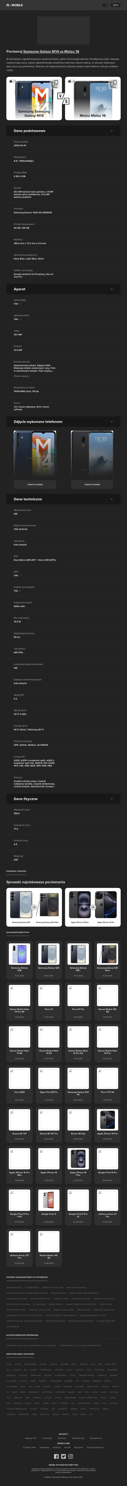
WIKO (34, 1414)
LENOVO (115, 1386)
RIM (8, 1403)
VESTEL (105, 1408)
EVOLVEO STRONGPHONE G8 (81, 1321)
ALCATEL (43, 1364)
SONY (54, 1403)
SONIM (45, 1403)
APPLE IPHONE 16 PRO (55, 1321)
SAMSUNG (17, 1403)
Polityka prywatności (95, 1447)
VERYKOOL (94, 1408)
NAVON (71, 1392)
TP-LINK (33, 1408)
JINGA (23, 1386)
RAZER (113, 1397)
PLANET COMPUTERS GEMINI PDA (83, 1293)
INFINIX (107, 1381)
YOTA (74, 1414)
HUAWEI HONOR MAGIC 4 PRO (93, 1315)
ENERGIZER (112, 1369)
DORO (89, 1369)
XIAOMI (55, 1414)
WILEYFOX (44, 1414)
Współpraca (44, 1447)
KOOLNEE (79, 1386)
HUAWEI (85, 1381)
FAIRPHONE (36, 1375)
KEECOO (47, 1386)
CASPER (33, 1369)
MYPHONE (60, 1392)
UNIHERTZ (62, 1408)
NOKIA (95, 1392)
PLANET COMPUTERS (88, 1397)
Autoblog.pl (47, 1438)
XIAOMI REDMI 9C (14, 1287)
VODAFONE (24, 1414)
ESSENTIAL (11, 1375)
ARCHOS (83, 1364)
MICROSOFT (34, 1392)
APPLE (74, 1364)
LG (8, 1392)
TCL (72, 1403)
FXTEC (73, 1375)
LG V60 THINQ (39, 1304)
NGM (80, 1392)
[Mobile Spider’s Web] (16, 5)
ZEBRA (83, 1414)
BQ (25, 1369)
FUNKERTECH (61, 1375)
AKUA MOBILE (30, 1364)
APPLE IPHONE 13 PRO (81, 1298)
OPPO (27, 1397)
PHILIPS (58, 1397)
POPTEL (103, 1397)
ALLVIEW (64, 1364)
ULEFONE (44, 1408)
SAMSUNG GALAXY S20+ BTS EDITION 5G (25, 1315)
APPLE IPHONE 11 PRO (16, 1309)
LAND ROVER (92, 1386)
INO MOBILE (12, 1386)
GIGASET (113, 1375)
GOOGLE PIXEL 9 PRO (106, 1321)
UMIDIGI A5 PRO (84, 1309)
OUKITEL (48, 1397)
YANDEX (65, 1414)
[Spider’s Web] (7, 5)
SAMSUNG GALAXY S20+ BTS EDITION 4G (25, 1321)
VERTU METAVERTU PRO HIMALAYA (61, 1315)
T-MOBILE (64, 1403)
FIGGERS (48, 1375)
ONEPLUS (18, 1397)
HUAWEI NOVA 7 (32, 1287)
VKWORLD (11, 1414)
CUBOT (69, 1369)
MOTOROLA (47, 1392)
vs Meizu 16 (69, 51)
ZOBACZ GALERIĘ (35, 484)
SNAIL (36, 1403)
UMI (53, 1408)
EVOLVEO (23, 1375)
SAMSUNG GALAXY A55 (52, 1287)
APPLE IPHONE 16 (58, 1293)
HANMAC (43, 1381)
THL (104, 1403)
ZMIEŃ (54, 87)
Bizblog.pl (62, 1438)
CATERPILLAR (45, 1369)
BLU (8, 1369)
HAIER (33, 1381)
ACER (9, 1364)
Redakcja (57, 1447)
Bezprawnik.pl (96, 1438)
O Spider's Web (29, 1447)
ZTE (90, 1414)
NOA (87, 1392)
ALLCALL (54, 1364)
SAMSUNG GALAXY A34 (17, 1298)
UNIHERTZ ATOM (61, 1298)
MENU (115, 5)
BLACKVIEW (110, 1364)
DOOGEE (79, 1369)
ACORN (18, 1364)
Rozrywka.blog (78, 1438)
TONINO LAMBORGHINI (17, 1408)
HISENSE (68, 1381)
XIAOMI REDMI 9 (56, 1304)
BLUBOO (17, 1369)
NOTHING (114, 1392)
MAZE (14, 1392)
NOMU (104, 1392)
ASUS (92, 1364)
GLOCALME (11, 1381)
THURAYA (113, 1403)
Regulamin (78, 1447)
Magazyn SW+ (31, 1438)
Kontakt (67, 1447)
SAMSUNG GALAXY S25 (104, 1309)
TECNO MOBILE (84, 1403)
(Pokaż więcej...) (22, 376)
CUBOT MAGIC (106, 1304)
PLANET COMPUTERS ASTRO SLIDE (81, 1304)
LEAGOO (105, 1386)
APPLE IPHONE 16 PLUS (40, 1298)
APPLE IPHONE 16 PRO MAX (18, 1304)
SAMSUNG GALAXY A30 (104, 1298)
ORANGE (37, 1397)
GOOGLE (23, 1381)
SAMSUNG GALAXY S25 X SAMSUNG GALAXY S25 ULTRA (31, 1345)
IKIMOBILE (96, 1381)
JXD (30, 1386)
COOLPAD (59, 1369)
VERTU (83, 1408)
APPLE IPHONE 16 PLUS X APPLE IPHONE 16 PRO (80, 1345)
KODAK (57, 1386)
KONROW (68, 1386)
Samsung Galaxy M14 (41, 51)
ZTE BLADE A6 (13, 1326)
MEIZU (23, 1392)
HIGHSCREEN (56, 1381)
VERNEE (73, 1408)
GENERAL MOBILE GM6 (64, 1309)
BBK (100, 1364)
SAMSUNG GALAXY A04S (39, 1309)
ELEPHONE (99, 1369)
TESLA (96, 1403)
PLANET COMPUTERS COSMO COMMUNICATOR (27, 1293)
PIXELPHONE (70, 1397)
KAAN (37, 1386)
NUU (9, 1397)
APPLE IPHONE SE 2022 (76, 1287)
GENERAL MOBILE (86, 1375)
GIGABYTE (102, 1375)
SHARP (28, 1403)
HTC (77, 1381)
